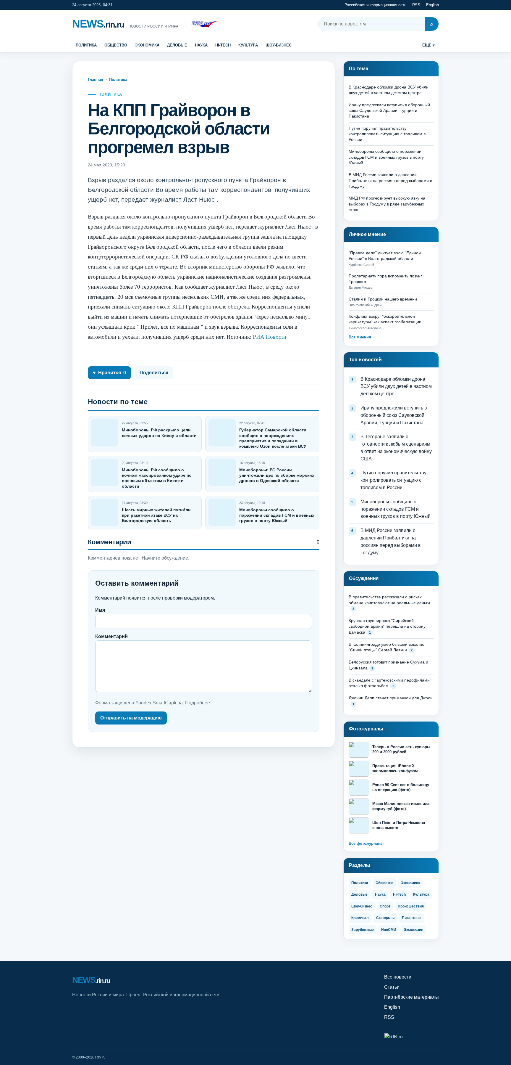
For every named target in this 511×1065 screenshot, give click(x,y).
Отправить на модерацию (131, 717)
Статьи (392, 986)
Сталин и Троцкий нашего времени (383, 299)
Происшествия (411, 906)
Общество (115, 45)
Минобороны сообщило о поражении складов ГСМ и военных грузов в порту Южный (276, 515)
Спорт (385, 906)
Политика (86, 45)
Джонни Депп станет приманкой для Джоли (391, 697)
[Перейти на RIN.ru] (202, 24)
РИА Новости (269, 336)
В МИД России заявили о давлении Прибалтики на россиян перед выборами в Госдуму (390, 180)
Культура (248, 45)
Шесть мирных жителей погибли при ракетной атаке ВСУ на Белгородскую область (156, 515)
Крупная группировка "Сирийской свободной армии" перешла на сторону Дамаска (387, 626)
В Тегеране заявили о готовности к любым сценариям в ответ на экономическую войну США (396, 447)
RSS (416, 5)
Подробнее (197, 702)
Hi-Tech (223, 45)
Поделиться (154, 372)
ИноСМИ (388, 930)
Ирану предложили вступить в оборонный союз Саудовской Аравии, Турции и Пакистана (389, 110)
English (432, 5)
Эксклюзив (413, 930)
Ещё (426, 45)
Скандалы (385, 918)
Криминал (360, 918)
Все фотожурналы (366, 843)
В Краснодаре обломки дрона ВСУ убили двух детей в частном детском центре (396, 386)
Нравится (109, 372)
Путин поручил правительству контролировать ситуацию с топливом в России (387, 134)
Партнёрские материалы (411, 997)
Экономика (147, 45)
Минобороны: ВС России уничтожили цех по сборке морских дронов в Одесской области (276, 475)
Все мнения (360, 337)
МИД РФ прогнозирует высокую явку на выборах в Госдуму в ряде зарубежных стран (387, 204)
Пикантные (411, 918)
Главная (95, 79)
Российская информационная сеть (375, 5)
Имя (100, 610)
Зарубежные (362, 930)
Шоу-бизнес (279, 45)
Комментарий (111, 636)
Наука (201, 45)
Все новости (397, 976)
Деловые (177, 45)
